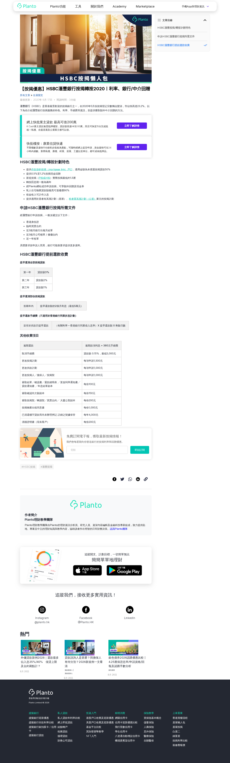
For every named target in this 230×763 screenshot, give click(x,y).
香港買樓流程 (180, 717)
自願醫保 (149, 740)
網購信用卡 (121, 717)
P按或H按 (44, 177)
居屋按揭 (178, 726)
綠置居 (176, 736)
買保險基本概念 (152, 717)
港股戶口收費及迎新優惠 (100, 717)
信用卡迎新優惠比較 (126, 722)
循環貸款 (63, 736)
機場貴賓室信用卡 (125, 740)
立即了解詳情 (131, 125)
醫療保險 (149, 736)
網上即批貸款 (65, 722)
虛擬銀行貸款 (36, 735)
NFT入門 (91, 736)
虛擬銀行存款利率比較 (41, 722)
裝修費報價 (179, 745)
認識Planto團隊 (119, 528)
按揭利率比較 (180, 740)
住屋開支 (38, 95)
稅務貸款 (63, 731)
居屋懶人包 (179, 722)
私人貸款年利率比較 (69, 717)
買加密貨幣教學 (95, 731)
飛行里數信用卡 (124, 726)
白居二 (176, 731)
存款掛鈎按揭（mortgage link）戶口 (51, 169)
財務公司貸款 (65, 740)
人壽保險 (149, 726)
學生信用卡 (121, 731)
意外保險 (149, 731)
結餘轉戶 (63, 726)
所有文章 (25, 95)
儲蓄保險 (149, 722)
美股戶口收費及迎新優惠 (100, 722)
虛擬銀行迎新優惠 (39, 717)
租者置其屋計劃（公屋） (82, 198)
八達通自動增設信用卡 (127, 736)
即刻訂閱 (140, 449)
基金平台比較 (93, 726)
